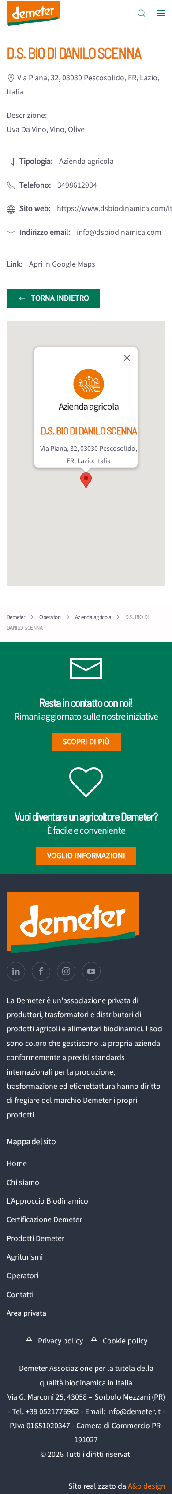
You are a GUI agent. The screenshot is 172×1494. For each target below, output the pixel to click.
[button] (141, 13)
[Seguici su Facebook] (41, 971)
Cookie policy (125, 1341)
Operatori (22, 1275)
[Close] (127, 358)
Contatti (20, 1294)
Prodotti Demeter (35, 1238)
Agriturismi (25, 1257)
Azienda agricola (89, 407)
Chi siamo (23, 1182)
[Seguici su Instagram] (66, 971)
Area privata (26, 1313)
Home (17, 1163)
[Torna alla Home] (33, 13)
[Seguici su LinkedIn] (16, 971)
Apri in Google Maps (62, 264)
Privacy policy (60, 1341)
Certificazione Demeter (44, 1219)
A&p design (146, 1486)
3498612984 (77, 185)
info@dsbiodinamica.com (119, 232)
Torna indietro (60, 298)
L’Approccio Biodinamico (47, 1201)
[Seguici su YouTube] (91, 971)
